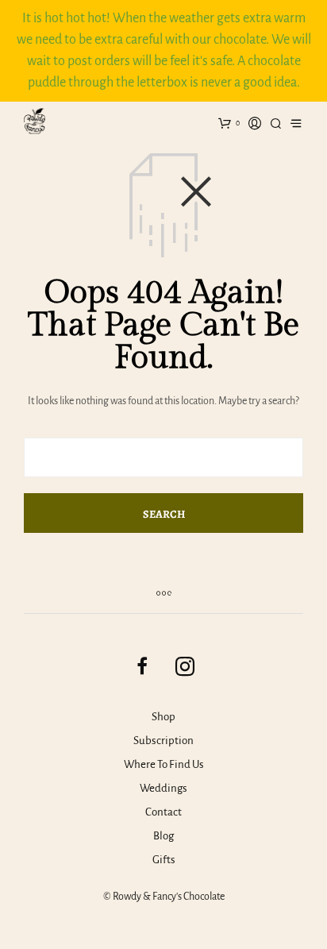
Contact (163, 812)
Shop (163, 717)
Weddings (163, 788)
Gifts (163, 860)
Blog (163, 836)
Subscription (163, 740)
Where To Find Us (164, 764)
